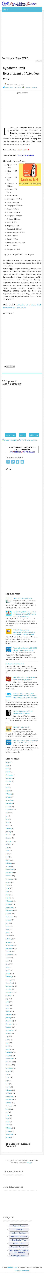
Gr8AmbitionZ (12, 1267)
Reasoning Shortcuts (19, 1236)
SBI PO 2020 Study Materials (22, 598)
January (8, 797)
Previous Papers (19, 1226)
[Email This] (7, 366)
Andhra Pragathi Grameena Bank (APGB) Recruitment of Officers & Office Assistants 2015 (24, 614)
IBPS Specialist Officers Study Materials (19, 1251)
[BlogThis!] (9, 366)
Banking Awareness (19, 1256)
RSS (22, 462)
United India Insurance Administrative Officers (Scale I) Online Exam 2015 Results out (24, 632)
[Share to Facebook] (14, 366)
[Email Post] (4, 366)
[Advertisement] (22, 34)
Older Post (34, 435)
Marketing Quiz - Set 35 (21, 727)
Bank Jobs (9, 87)
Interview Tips (19, 1229)
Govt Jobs (17, 87)
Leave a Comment (31, 87)
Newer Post (10, 435)
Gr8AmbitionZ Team (22, 1271)
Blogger (29, 1163)
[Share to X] (11, 366)
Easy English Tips (19, 1240)
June (7, 819)
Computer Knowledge (19, 1247)
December (9, 800)
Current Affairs (18, 1243)
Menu (5, 9)
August (8, 762)
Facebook (8, 462)
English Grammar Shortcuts (15, 664)
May (7, 766)
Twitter (13, 462)
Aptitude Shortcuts (19, 1233)
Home (22, 435)
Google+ (17, 462)
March (8, 772)
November (9, 778)
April (7, 769)
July (7, 784)
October (8, 781)
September (9, 775)
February (9, 794)
